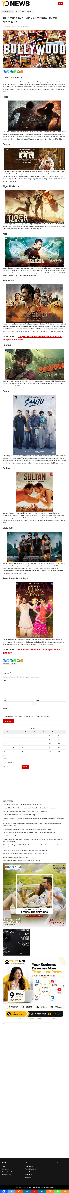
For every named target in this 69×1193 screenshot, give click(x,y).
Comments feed (7, 1172)
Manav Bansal (7, 26)
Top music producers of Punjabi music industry (31, 651)
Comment (6, 680)
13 (31, 743)
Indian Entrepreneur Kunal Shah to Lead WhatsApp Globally (21, 860)
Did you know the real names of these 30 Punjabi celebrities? (32, 338)
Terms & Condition (30, 1169)
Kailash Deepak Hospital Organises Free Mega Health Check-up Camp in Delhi (27, 829)
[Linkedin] (11, 71)
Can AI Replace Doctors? (11, 836)
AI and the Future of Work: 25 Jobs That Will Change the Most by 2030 (25, 850)
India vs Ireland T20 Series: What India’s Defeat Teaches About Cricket (25, 854)
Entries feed (5, 1169)
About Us (27, 1172)
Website (5, 708)
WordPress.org (6, 1175)
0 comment (25, 26)
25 (13, 751)
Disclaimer (28, 1177)
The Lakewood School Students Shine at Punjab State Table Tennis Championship (29, 832)
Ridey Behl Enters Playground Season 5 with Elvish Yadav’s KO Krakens (25, 811)
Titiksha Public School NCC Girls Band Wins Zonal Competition (22, 804)
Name (5, 700)
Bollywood (6, 663)
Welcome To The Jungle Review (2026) (15, 857)
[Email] (18, 71)
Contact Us (28, 1174)
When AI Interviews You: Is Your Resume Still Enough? (19, 815)
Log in (3, 1166)
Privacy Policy (29, 1166)
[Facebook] (4, 71)
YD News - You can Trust (25, 1187)
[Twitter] (7, 71)
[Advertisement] (34, 785)
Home (16, 11)
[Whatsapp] (14, 71)
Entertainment (26, 11)
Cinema (14, 663)
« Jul (4, 758)
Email (37, 700)
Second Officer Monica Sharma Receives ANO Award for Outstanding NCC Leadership (30, 808)
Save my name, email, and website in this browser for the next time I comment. (27, 716)
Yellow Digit (50, 1187)
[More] (21, 71)
